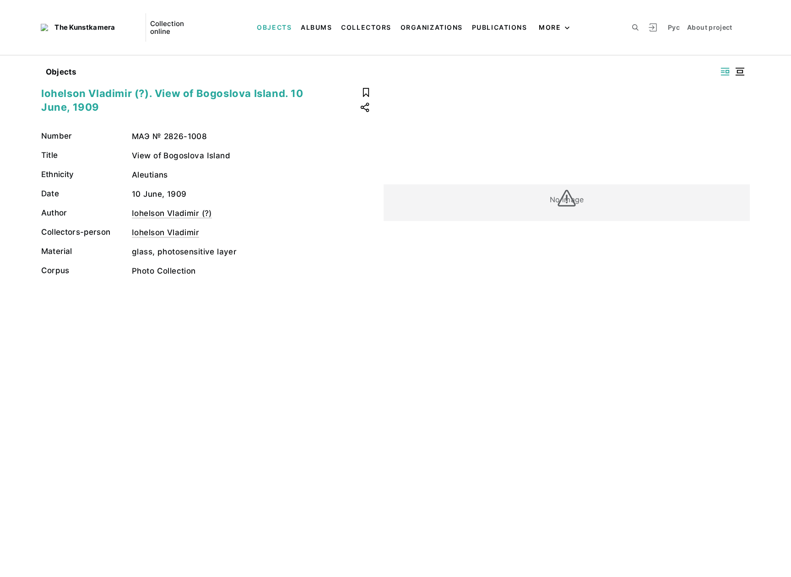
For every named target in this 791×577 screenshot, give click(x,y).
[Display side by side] (725, 71)
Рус (674, 27)
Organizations (432, 27)
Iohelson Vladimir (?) (172, 213)
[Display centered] (739, 71)
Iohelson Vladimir (165, 232)
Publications (499, 27)
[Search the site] (635, 27)
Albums (316, 27)
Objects (274, 27)
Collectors (366, 27)
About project (709, 27)
